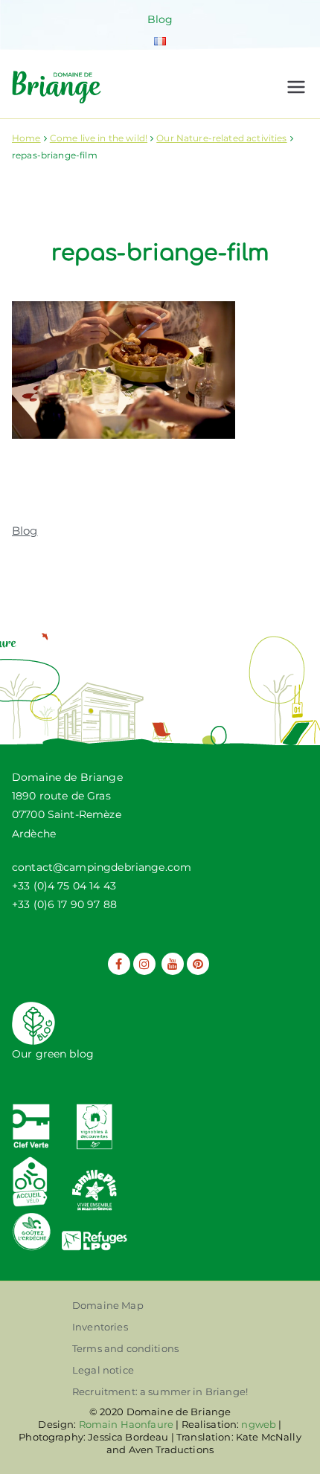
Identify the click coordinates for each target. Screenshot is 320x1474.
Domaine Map (108, 1305)
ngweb (258, 1424)
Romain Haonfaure (126, 1424)
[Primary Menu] (296, 87)
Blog (160, 19)
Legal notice (103, 1370)
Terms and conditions (125, 1348)
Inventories (100, 1327)
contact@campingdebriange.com (101, 867)
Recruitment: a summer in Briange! (160, 1391)
